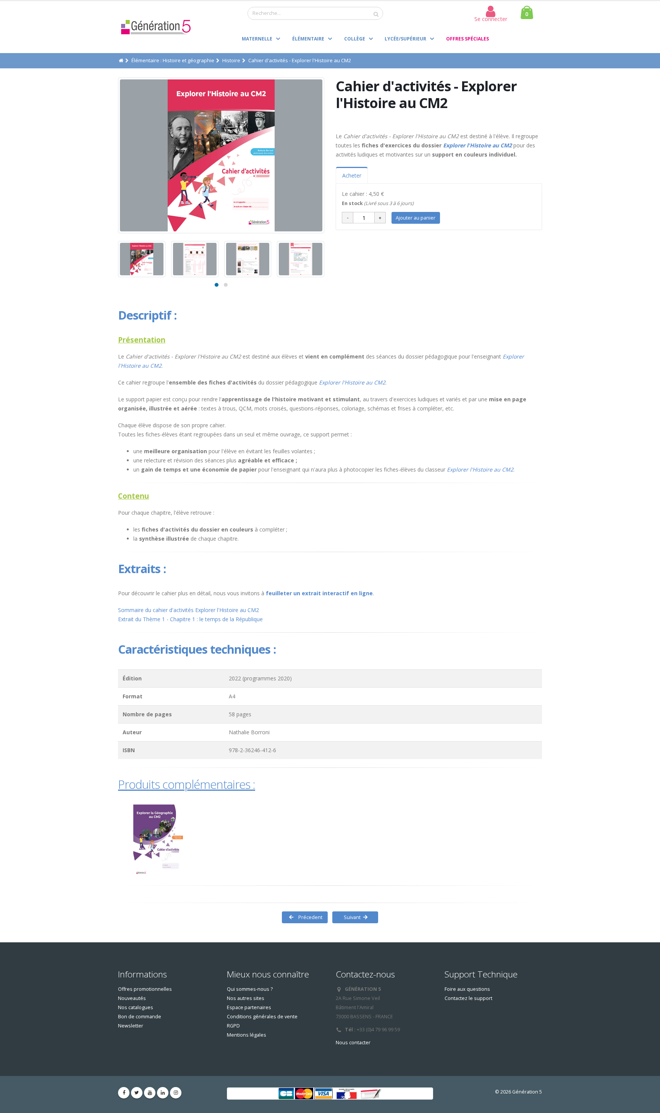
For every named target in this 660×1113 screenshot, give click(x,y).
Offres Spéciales (467, 39)
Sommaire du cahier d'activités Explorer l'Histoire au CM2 (188, 610)
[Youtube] (149, 1092)
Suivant (350, 917)
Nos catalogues (135, 1007)
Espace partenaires (249, 1007)
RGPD (233, 1026)
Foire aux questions (467, 989)
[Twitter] (136, 1092)
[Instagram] (175, 1092)
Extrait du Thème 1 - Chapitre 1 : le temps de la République (190, 619)
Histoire (231, 60)
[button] (216, 285)
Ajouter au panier (415, 217)
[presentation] (118, 155)
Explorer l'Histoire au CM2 (477, 145)
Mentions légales (246, 1035)
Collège (354, 39)
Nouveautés (132, 998)
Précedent (309, 917)
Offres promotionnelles (145, 989)
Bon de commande (139, 1016)
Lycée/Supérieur (405, 39)
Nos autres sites (245, 998)
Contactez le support (468, 998)
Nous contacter (353, 1042)
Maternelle (257, 39)
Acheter (351, 175)
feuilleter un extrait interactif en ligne (319, 593)
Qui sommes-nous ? (250, 989)
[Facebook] (123, 1092)
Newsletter (130, 1026)
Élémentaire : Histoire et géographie (172, 60)
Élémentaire (308, 39)
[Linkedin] (162, 1092)
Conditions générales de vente (262, 1016)
